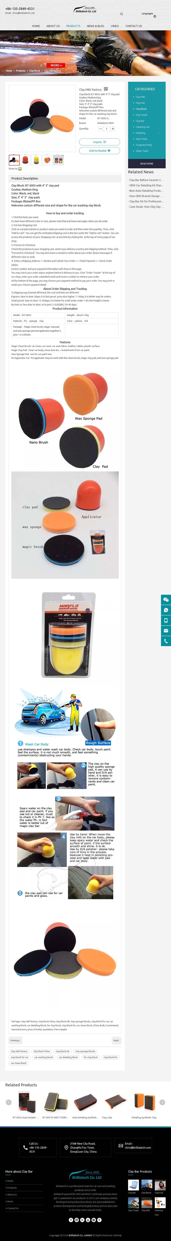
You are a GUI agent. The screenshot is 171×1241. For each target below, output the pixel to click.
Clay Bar (140, 121)
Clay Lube (107, 1117)
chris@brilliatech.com (23, 13)
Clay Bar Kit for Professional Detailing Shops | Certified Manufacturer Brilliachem (146, 201)
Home (10, 1181)
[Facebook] (71, 1220)
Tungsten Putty (144, 145)
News (10, 1201)
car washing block (43, 1057)
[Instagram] (94, 1220)
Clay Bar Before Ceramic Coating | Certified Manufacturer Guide (146, 180)
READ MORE (146, 163)
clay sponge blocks (85, 1051)
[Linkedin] (76, 1220)
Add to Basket (98, 150)
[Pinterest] (99, 1220)
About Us (12, 1194)
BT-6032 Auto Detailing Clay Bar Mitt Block (26, 1117)
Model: (82, 118)
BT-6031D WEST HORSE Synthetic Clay (56, 1117)
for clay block (91, 1057)
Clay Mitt (140, 97)
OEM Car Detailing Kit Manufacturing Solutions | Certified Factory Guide (146, 185)
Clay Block (141, 109)
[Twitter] (82, 1220)
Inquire (97, 141)
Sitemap (117, 1235)
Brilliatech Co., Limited (80, 1235)
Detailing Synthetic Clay (144, 1117)
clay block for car (19, 1057)
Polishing (140, 133)
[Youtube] (88, 1220)
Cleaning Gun (143, 127)
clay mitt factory (19, 1051)
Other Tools (142, 151)
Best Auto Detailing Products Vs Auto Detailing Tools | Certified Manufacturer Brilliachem (146, 190)
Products (12, 1187)
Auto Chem (141, 139)
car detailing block (68, 1057)
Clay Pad (140, 103)
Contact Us (13, 1208)
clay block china (41, 1051)
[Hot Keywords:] (122, 14)
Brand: (82, 123)
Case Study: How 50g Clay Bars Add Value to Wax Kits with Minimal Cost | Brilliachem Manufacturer (146, 206)
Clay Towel (141, 115)
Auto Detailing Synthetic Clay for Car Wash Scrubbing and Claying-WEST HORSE (85, 1117)
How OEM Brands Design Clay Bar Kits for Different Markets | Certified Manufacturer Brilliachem (146, 196)
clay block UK (62, 1051)
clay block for (111, 1057)
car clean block (18, 1063)
